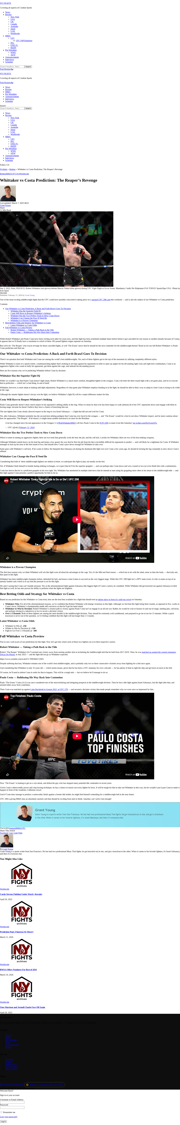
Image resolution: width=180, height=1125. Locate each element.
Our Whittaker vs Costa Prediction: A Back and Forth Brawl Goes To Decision (38, 308)
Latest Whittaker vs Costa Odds (24, 325)
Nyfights (3, 169)
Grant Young (5, 205)
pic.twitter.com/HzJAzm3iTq (145, 423)
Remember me (9, 1112)
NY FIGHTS (5, 3)
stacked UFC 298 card (101, 300)
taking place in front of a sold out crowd (114, 599)
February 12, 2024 (27, 427)
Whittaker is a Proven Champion (24, 320)
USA (18, 174)
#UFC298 (104, 423)
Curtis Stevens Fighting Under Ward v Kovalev (21, 894)
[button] (6, 69)
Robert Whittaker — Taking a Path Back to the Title (32, 330)
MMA (8, 174)
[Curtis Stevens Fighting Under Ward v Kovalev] (21, 887)
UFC (13, 174)
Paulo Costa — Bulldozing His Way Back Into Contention (35, 332)
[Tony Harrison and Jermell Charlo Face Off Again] (21, 1000)
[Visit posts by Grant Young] (8, 201)
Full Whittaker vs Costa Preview (18, 327)
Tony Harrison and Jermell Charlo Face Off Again (22, 1007)
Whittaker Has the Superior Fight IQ (26, 311)
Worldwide (24, 174)
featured (12, 828)
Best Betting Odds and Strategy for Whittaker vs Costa (28, 323)
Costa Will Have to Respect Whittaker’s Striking (31, 313)
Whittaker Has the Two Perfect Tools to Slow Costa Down (35, 316)
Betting (12, 169)
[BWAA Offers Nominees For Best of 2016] (21, 962)
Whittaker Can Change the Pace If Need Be (29, 318)
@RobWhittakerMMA (66, 423)
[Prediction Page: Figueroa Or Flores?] (21, 924)
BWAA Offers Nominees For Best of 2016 (18, 969)
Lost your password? (8, 1117)
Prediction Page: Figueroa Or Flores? (16, 932)
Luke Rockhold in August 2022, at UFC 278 (49, 689)
